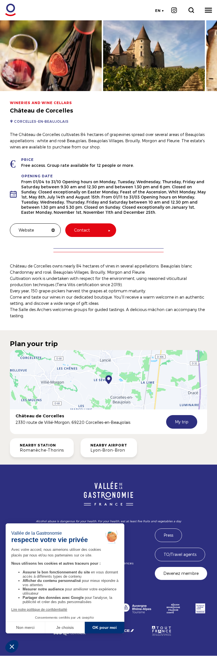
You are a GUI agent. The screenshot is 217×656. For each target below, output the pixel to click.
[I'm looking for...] (191, 10)
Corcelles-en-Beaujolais (41, 121)
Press (168, 535)
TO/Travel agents (180, 554)
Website (26, 230)
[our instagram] (173, 10)
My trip (181, 421)
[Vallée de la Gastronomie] (7, 10)
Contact (82, 230)
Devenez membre (181, 573)
